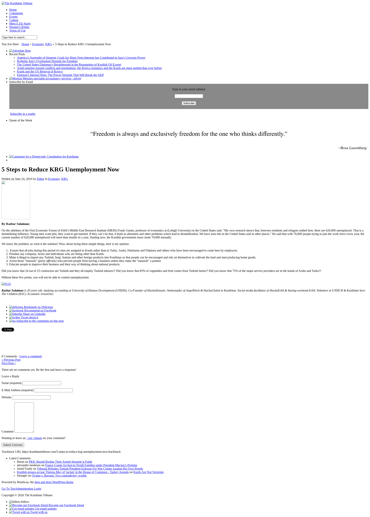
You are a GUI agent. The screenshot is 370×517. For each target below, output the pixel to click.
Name (12, 383)
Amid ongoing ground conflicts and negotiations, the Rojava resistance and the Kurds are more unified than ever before (89, 68)
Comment (7, 431)
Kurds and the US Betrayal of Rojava (40, 71)
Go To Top (8, 488)
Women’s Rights (19, 27)
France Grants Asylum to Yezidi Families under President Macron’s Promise (91, 465)
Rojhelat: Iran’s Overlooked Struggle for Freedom (47, 61)
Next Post (9, 363)
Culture (13, 20)
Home (13, 9)
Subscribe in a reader (22, 113)
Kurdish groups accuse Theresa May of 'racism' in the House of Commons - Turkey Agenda (73, 472)
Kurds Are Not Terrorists (148, 472)
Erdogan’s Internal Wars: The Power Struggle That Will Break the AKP (60, 75)
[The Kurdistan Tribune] (17, 3)
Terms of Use (17, 30)
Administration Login (28, 488)
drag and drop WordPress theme (53, 482)
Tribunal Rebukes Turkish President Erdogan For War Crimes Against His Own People (90, 468)
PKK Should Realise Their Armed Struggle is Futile (60, 461)
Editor (40, 178)
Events (13, 16)
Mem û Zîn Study (20, 23)
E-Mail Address (17, 390)
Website (6, 397)
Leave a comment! (30, 356)
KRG (48, 44)
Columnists (16, 13)
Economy (38, 44)
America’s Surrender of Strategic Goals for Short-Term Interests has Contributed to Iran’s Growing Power (81, 57)
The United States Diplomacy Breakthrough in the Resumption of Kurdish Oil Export (69, 64)
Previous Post (11, 359)
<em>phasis (34, 438)
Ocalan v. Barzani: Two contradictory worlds (59, 475)
